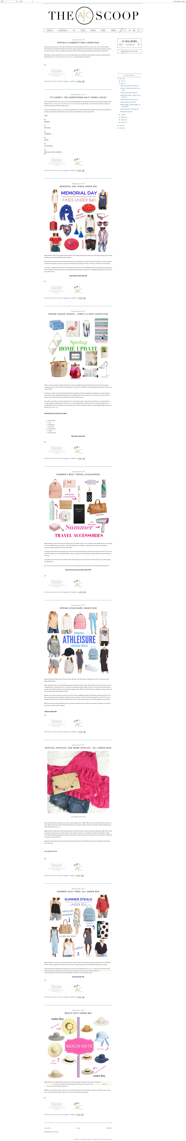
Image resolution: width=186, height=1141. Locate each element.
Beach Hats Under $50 (78, 1013)
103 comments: (73, 592)
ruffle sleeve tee (56, 827)
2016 (120, 125)
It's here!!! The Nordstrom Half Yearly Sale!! (78, 97)
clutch (84, 817)
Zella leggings (106, 697)
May (122, 83)
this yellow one (70, 403)
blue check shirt (56, 57)
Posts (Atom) (55, 1132)
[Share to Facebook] (83, 82)
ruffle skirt (84, 825)
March (123, 117)
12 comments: (73, 458)
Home (78, 1128)
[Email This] (78, 82)
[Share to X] (82, 82)
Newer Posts (47, 1128)
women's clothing (53, 103)
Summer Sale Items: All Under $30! (78, 891)
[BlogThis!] (80, 82)
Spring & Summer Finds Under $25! (78, 43)
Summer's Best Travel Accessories (78, 474)
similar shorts (77, 817)
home (78, 103)
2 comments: (72, 170)
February (123, 120)
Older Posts (109, 1128)
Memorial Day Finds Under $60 (78, 186)
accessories (72, 103)
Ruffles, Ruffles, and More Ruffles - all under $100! (78, 748)
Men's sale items (63, 55)
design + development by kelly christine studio (93, 1139)
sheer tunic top (91, 968)
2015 (120, 128)
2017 (120, 79)
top (72, 817)
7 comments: (72, 81)
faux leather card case (68, 57)
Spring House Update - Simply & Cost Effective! (78, 314)
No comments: (73, 298)
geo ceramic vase (53, 407)
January (123, 122)
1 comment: (72, 875)
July (122, 81)
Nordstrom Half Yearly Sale (92, 47)
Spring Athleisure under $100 (78, 608)
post (58, 47)
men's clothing (63, 103)
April (122, 115)
